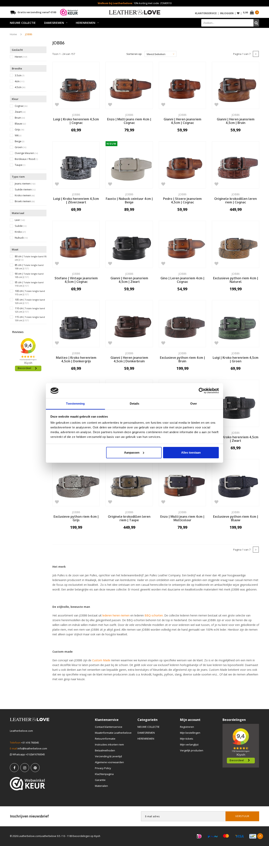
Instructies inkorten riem (109, 744)
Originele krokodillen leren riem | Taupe (129, 518)
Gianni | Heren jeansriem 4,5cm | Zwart (129, 280)
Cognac (21, 106)
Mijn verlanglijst (189, 744)
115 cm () (30, 318)
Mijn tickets (186, 738)
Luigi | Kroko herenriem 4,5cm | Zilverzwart (76, 200)
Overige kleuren (26, 153)
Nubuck (21, 237)
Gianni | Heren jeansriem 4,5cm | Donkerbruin (129, 359)
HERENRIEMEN (85, 23)
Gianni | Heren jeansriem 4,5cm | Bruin (235, 121)
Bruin (20, 117)
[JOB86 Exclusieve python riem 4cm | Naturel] (235, 244)
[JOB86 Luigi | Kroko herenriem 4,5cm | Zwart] (235, 403)
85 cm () (29, 266)
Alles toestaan (191, 452)
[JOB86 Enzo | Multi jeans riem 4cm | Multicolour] (182, 482)
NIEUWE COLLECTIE (23, 23)
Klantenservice (206, 13)
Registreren (187, 727)
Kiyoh (97, 836)
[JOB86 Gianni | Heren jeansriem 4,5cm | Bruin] (235, 85)
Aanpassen (131, 452)
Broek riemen (25, 201)
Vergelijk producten (191, 750)
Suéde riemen (25, 189)
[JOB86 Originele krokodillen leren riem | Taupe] (129, 482)
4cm (19, 81)
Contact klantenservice (108, 727)
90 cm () (29, 275)
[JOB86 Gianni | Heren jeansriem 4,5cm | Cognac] (182, 85)
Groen (20, 147)
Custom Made (101, 660)
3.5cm (19, 75)
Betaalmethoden (105, 750)
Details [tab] (134, 403)
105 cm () (30, 301)
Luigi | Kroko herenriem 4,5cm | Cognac (76, 121)
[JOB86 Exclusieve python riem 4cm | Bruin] (182, 323)
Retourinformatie (105, 738)
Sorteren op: (134, 54)
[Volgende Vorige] (256, 54)
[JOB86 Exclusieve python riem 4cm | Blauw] (235, 482)
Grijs (19, 129)
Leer (20, 220)
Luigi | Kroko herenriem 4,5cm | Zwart (235, 439)
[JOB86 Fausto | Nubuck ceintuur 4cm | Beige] (129, 164)
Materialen (101, 786)
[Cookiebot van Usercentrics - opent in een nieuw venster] (201, 391)
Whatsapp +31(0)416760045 (28, 754)
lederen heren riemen (116, 615)
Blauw (20, 123)
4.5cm (20, 87)
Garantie (100, 780)
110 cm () (30, 310)
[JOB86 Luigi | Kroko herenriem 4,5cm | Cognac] (76, 85)
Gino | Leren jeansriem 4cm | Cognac (182, 280)
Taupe (20, 165)
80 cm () (30, 258)
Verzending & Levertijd (108, 756)
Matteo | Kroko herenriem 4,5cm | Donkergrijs (76, 359)
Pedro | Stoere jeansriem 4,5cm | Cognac (182, 200)
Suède (20, 226)
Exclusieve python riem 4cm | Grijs (76, 518)
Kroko (20, 231)
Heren (21, 56)
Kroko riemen (25, 195)
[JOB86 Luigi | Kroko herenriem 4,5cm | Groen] (235, 323)
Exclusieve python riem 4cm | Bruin (182, 359)
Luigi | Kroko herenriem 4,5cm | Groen (235, 359)
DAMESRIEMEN (54, 23)
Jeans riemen (25, 183)
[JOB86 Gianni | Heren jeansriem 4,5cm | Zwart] (129, 244)
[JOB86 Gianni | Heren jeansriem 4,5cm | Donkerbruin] (129, 323)
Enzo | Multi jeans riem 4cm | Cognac (129, 121)
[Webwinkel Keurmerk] (69, 12)
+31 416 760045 (30, 742)
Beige (19, 141)
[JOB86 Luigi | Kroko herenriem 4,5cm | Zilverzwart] (76, 164)
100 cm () (30, 292)
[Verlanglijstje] (238, 13)
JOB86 (28, 34)
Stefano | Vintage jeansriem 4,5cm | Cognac (76, 280)
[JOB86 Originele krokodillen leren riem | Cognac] (235, 164)
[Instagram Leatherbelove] (24, 767)
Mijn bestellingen (190, 732)
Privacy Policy (103, 768)
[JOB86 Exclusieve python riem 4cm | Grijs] (76, 482)
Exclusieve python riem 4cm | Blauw (235, 518)
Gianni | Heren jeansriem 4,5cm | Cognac (182, 121)
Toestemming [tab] (75, 403)
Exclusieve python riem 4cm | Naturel (235, 280)
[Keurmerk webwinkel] (27, 783)
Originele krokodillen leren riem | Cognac (235, 200)
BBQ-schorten (154, 615)
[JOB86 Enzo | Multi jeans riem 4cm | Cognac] (129, 85)
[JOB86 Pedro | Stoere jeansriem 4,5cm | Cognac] (182, 164)
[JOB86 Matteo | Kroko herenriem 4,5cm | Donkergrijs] (76, 323)
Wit (18, 135)
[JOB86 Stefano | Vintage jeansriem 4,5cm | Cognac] (76, 244)
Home (13, 34)
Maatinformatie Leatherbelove (113, 732)
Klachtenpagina (104, 774)
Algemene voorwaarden (109, 762)
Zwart (20, 111)
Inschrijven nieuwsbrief (29, 816)
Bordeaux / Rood (26, 159)
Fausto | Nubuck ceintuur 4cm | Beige (129, 200)
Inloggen (227, 13)
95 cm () (29, 284)
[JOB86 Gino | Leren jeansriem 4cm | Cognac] (182, 244)
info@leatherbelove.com (32, 748)
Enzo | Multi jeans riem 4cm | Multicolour (182, 518)
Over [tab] (193, 403)
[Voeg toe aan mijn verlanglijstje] (56, 104)
